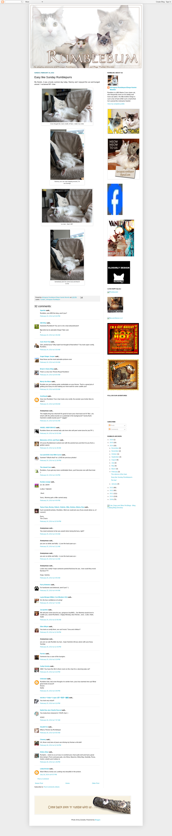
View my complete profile (116, 104)
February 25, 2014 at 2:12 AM (50, 546)
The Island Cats (45, 467)
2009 (112, 499)
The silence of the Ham (119, 474)
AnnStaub (43, 396)
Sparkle (43, 310)
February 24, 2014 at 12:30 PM (50, 460)
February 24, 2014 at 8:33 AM (50, 389)
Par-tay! (113, 480)
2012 (112, 490)
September (115, 457)
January (114, 484)
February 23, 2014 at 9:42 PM (50, 316)
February (114, 472)
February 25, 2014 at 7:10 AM (50, 603)
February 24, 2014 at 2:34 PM (50, 475)
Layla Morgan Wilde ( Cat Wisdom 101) (53, 597)
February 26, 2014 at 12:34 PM (50, 745)
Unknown (43, 679)
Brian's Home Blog (47, 369)
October (114, 454)
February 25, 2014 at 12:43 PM (50, 647)
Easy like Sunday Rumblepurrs (121, 477)
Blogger (97, 820)
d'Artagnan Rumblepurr (53, 299)
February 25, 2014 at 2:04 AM (50, 534)
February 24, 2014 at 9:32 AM (50, 421)
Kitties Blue (44, 752)
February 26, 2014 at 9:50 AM (50, 733)
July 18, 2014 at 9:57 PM (48, 774)
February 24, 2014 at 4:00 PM (50, 500)
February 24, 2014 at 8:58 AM (50, 404)
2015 (112, 442)
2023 (112, 440)
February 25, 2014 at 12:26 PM (50, 632)
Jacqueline (44, 610)
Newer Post (39, 783)
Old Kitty (43, 323)
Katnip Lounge (45, 482)
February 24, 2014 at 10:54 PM (50, 521)
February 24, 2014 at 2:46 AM (50, 335)
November (115, 451)
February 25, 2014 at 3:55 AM (50, 578)
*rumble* (42, 299)
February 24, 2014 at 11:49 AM (50, 448)
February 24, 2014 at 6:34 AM (50, 362)
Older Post (95, 783)
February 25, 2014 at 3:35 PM (50, 691)
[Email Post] (81, 297)
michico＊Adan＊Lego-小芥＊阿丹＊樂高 (54, 698)
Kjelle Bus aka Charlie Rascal (50, 710)
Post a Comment (43, 779)
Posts (112, 425)
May (113, 466)
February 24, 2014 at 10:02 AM (50, 433)
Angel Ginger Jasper (47, 356)
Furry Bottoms (45, 585)
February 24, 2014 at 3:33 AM (50, 350)
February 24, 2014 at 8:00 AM (50, 375)
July (113, 463)
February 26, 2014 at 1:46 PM (50, 762)
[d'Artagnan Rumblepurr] (115, 214)
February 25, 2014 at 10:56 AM (50, 620)
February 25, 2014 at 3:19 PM (50, 659)
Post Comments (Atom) (51, 787)
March (113, 469)
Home (67, 783)
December (115, 448)
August (114, 460)
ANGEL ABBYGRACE (48, 427)
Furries (42, 654)
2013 (112, 487)
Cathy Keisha (45, 666)
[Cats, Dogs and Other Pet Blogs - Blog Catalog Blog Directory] (122, 508)
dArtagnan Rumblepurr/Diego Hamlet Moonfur (123, 89)
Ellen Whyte (44, 626)
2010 (112, 496)
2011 (112, 493)
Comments (114, 429)
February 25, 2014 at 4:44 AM (50, 590)
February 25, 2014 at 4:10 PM (50, 703)
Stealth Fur (44, 727)
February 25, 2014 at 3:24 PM (50, 672)
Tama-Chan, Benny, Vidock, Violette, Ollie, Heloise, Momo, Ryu (62, 507)
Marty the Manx (45, 381)
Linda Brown (44, 769)
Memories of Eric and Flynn (50, 440)
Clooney (43, 739)
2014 (112, 445)
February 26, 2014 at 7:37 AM (50, 720)
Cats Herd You (45, 342)
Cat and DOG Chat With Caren (50, 455)
